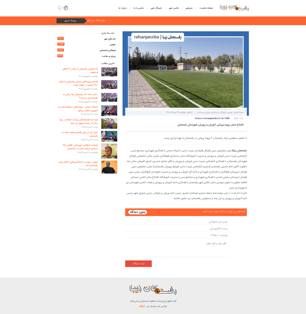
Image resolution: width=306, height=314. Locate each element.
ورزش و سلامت (203, 112)
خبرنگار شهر (156, 8)
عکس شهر (174, 8)
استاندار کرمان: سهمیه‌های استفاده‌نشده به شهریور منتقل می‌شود (78, 109)
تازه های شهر (109, 39)
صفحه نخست (206, 8)
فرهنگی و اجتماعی (218, 112)
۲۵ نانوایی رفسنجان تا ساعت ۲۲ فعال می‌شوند (80, 70)
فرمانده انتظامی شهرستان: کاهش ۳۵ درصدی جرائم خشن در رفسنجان (80, 147)
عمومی (230, 112)
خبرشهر (189, 8)
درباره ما (123, 8)
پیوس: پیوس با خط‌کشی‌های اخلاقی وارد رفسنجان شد (78, 164)
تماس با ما (139, 8)
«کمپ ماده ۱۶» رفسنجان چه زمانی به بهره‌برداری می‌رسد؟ (80, 96)
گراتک (142, 306)
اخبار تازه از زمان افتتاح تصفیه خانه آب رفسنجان (79, 134)
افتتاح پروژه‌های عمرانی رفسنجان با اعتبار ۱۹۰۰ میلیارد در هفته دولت (78, 83)
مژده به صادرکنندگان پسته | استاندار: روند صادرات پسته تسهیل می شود (78, 121)
